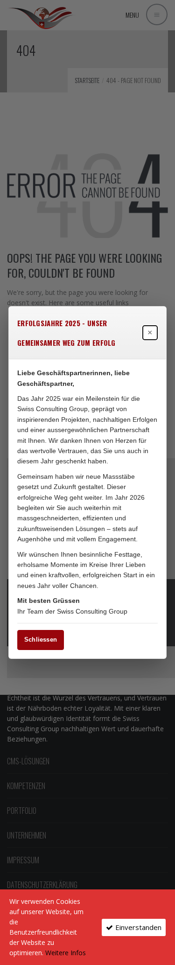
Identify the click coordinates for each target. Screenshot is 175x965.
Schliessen (40, 639)
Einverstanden (138, 927)
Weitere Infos (65, 952)
